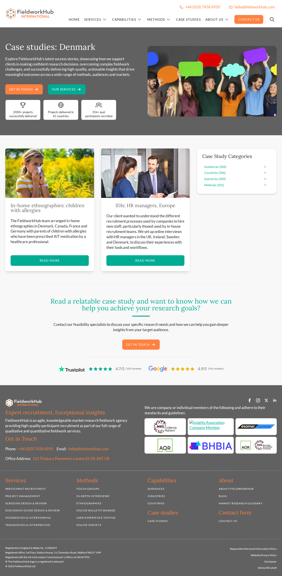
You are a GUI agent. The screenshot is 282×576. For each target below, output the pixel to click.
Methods (156, 19)
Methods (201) (214, 185)
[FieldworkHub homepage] (30, 14)
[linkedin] (275, 400)
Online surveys (88, 525)
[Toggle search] (272, 19)
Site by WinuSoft (267, 567)
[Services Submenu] (104, 19)
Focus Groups (87, 488)
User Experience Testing (96, 517)
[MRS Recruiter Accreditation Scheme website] (256, 445)
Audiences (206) (215, 167)
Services (92, 19)
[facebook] (250, 400)
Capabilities (124, 19)
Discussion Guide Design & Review (32, 510)
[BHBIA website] (211, 445)
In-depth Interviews (92, 496)
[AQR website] (165, 445)
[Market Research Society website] (165, 426)
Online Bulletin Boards (95, 510)
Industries (156, 496)
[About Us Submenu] (226, 19)
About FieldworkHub (236, 488)
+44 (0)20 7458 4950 (35, 449)
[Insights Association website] (211, 426)
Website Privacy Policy (264, 555)
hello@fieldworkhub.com (88, 449)
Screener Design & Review (26, 503)
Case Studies (188, 19)
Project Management (22, 496)
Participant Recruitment (25, 488)
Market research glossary (241, 503)
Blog (223, 496)
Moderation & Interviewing (28, 517)
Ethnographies (88, 503)
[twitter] (266, 400)
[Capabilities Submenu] (139, 19)
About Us (214, 19)
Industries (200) (215, 179)
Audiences (156, 488)
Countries (156, 503)
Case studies (158, 521)
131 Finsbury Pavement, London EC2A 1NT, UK (71, 458)
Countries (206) (215, 172)
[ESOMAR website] (256, 426)
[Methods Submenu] (168, 19)
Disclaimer (270, 561)
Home (74, 19)
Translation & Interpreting (27, 525)
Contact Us (249, 19)
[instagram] (258, 400)
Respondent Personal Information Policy (253, 548)
